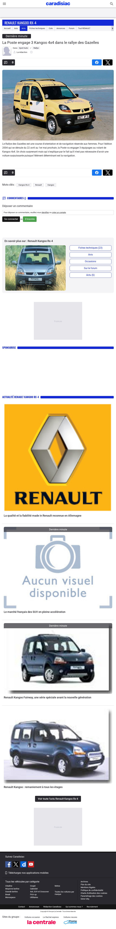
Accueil (7, 28)
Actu (24, 28)
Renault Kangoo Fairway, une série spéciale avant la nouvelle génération (47, 697)
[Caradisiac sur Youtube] (31, 864)
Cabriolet (34, 889)
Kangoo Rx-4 (24, 185)
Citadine (8, 886)
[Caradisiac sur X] (16, 864)
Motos (57, 886)
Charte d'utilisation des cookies (94, 893)
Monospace (10, 897)
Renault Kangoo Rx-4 (20, 22)
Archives (84, 881)
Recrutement (92, 907)
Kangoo (51, 185)
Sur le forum (90, 268)
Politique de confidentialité (92, 890)
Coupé (32, 886)
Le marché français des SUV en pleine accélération (34, 611)
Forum (71, 28)
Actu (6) (90, 275)
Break (7, 894)
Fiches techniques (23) (90, 247)
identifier (45, 212)
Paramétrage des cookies (92, 896)
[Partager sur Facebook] (97, 61)
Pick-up (33, 894)
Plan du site (86, 884)
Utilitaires (34, 897)
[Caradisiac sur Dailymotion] (23, 864)
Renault (38, 185)
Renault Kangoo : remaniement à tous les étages (33, 787)
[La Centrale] (41, 925)
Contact (21, 907)
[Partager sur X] (108, 61)
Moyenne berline (12, 889)
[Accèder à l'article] (58, 457)
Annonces (60, 28)
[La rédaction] (6, 55)
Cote (51, 28)
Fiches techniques (37, 28)
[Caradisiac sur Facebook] (8, 864)
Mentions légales (88, 887)
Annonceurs (34, 907)
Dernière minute (16, 36)
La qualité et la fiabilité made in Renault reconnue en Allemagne (42, 515)
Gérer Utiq (85, 899)
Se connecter (11, 219)
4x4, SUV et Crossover (39, 891)
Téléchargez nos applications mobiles (28, 872)
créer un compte (59, 212)
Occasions (90, 261)
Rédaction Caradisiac (52, 907)
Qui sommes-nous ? (74, 907)
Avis (16, 28)
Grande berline (11, 891)
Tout (84, 28)
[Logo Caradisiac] (58, 6)
